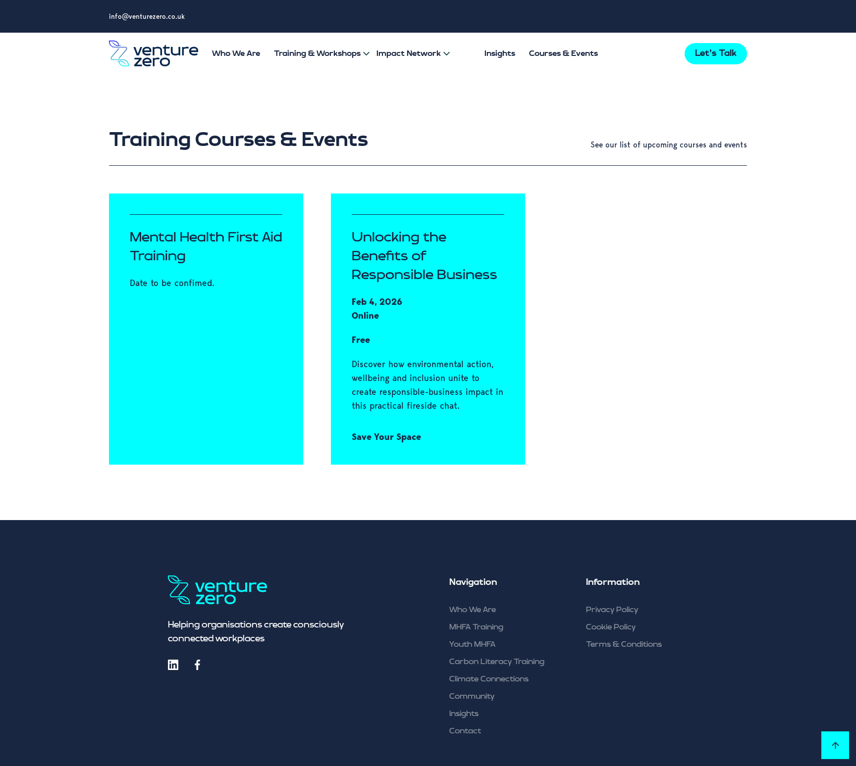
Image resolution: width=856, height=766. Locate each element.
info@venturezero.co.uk (147, 16)
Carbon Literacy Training (496, 662)
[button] (365, 54)
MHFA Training (476, 627)
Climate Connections (489, 679)
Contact (465, 731)
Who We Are (472, 610)
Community (471, 696)
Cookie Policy (611, 627)
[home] (153, 54)
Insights (464, 713)
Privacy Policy (612, 610)
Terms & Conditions (624, 644)
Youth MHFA (472, 644)
